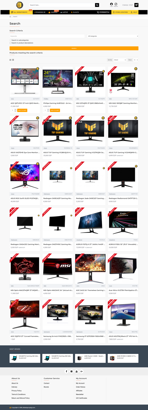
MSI (78, 99)
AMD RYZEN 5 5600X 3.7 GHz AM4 (127, 356)
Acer (110, 286)
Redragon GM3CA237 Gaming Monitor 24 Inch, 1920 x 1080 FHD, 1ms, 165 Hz (58, 198)
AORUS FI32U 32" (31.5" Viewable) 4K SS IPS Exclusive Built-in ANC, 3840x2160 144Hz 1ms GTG (123, 244)
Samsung (47, 332)
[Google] (82, 371)
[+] (15, 109)
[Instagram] (71, 371)
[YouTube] (77, 371)
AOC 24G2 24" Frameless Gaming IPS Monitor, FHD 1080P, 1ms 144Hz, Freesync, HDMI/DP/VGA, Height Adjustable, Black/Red (91, 290)
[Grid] (10, 60)
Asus (12, 148)
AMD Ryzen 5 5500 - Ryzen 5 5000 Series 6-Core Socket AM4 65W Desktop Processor (94, 356)
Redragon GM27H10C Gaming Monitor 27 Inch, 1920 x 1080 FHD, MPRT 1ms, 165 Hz (58, 244)
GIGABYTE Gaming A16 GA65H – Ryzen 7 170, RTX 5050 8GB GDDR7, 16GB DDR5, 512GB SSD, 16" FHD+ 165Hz (29, 356)
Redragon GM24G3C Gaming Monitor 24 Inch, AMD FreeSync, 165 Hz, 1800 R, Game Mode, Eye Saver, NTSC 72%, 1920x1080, (25, 244)
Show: (130, 60)
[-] (15, 111)
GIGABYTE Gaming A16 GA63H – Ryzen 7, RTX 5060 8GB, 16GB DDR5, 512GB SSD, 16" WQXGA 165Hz (62, 356)
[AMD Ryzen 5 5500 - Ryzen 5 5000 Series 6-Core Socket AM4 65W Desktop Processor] (79, 358)
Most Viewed (15, 349)
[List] (13, 60)
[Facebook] (66, 371)
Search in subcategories (20, 40)
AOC (12, 99)
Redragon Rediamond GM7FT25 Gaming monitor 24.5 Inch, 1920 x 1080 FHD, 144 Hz (123, 198)
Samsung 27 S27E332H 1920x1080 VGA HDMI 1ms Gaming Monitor (91, 336)
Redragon (47, 194)
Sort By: (110, 60)
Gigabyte (79, 240)
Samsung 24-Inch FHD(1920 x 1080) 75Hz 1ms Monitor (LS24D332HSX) (58, 336)
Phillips (46, 99)
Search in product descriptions (22, 43)
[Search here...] (97, 5)
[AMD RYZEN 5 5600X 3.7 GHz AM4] (112, 358)
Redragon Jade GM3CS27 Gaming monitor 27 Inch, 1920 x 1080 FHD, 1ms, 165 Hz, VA (91, 198)
